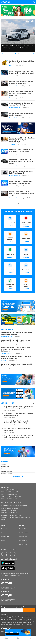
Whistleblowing (23, 540)
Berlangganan (29, 610)
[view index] (33, 330)
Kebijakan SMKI (23, 536)
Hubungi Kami (5, 536)
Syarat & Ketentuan (24, 529)
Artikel (3, 540)
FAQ (2, 532)
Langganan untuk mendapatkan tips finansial (14, 607)
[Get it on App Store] (18, 568)
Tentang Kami (4, 529)
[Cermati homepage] (7, 628)
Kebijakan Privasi (23, 532)
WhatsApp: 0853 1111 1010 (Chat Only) (11, 515)
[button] (2, 53)
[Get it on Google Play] (18, 563)
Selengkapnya (17, 476)
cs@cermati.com (12, 498)
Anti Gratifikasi (23, 544)
